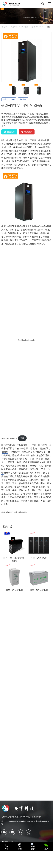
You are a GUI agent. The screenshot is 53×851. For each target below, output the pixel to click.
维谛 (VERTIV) (37, 27)
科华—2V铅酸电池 (14, 589)
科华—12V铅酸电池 (39, 589)
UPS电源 (24, 27)
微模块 (5, 451)
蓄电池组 (23, 99)
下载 (22, 438)
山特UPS (24, 455)
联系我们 (11, 131)
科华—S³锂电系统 (39, 557)
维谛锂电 (23, 512)
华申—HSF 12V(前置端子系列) (14, 559)
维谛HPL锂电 (12, 512)
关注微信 (28, 131)
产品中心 (14, 27)
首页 (5, 27)
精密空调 (44, 448)
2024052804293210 (9, 438)
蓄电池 (33, 448)
